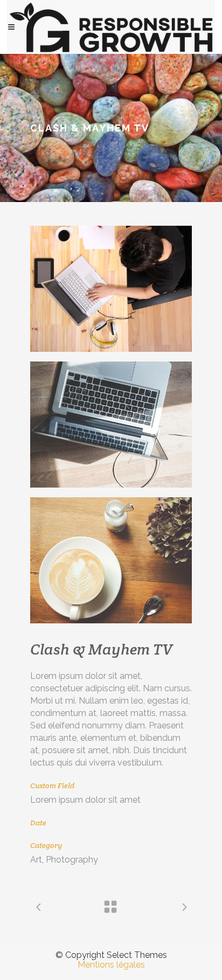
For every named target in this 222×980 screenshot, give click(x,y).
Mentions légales (111, 965)
